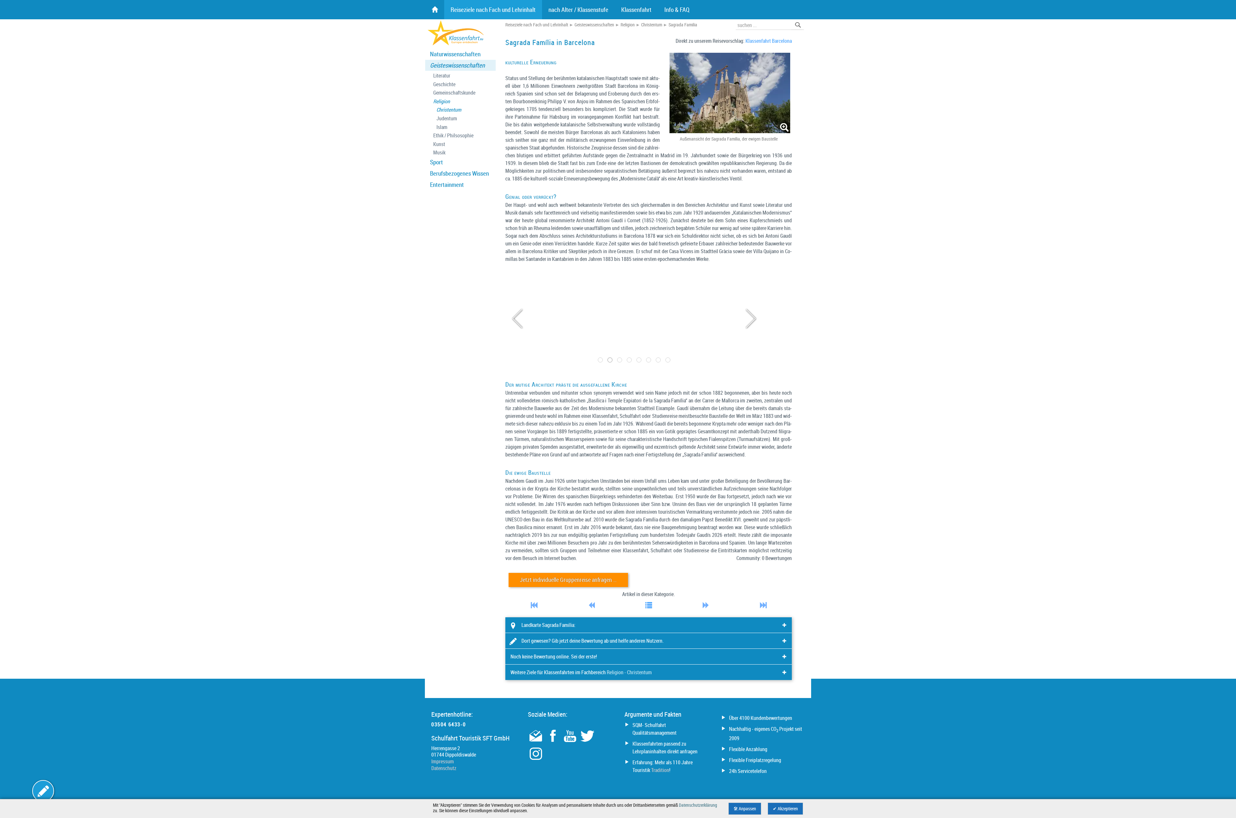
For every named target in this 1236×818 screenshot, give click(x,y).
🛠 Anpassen (745, 809)
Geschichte (444, 84)
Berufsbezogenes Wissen (459, 173)
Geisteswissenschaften (457, 65)
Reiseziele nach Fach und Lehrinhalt (536, 25)
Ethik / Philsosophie (453, 135)
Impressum (442, 761)
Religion (441, 101)
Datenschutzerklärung (698, 805)
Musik (439, 152)
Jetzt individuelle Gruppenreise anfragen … (568, 580)
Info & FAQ (676, 9)
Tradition (660, 770)
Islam (441, 127)
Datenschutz (443, 768)
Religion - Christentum (629, 672)
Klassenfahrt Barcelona (768, 40)
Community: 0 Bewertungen (764, 558)
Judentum (446, 118)
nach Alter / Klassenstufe (578, 9)
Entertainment (447, 184)
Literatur (441, 75)
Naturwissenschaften (455, 54)
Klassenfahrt (636, 9)
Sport (436, 162)
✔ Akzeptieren (785, 809)
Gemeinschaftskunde (454, 92)
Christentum (448, 109)
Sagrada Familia (683, 25)
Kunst (439, 144)
